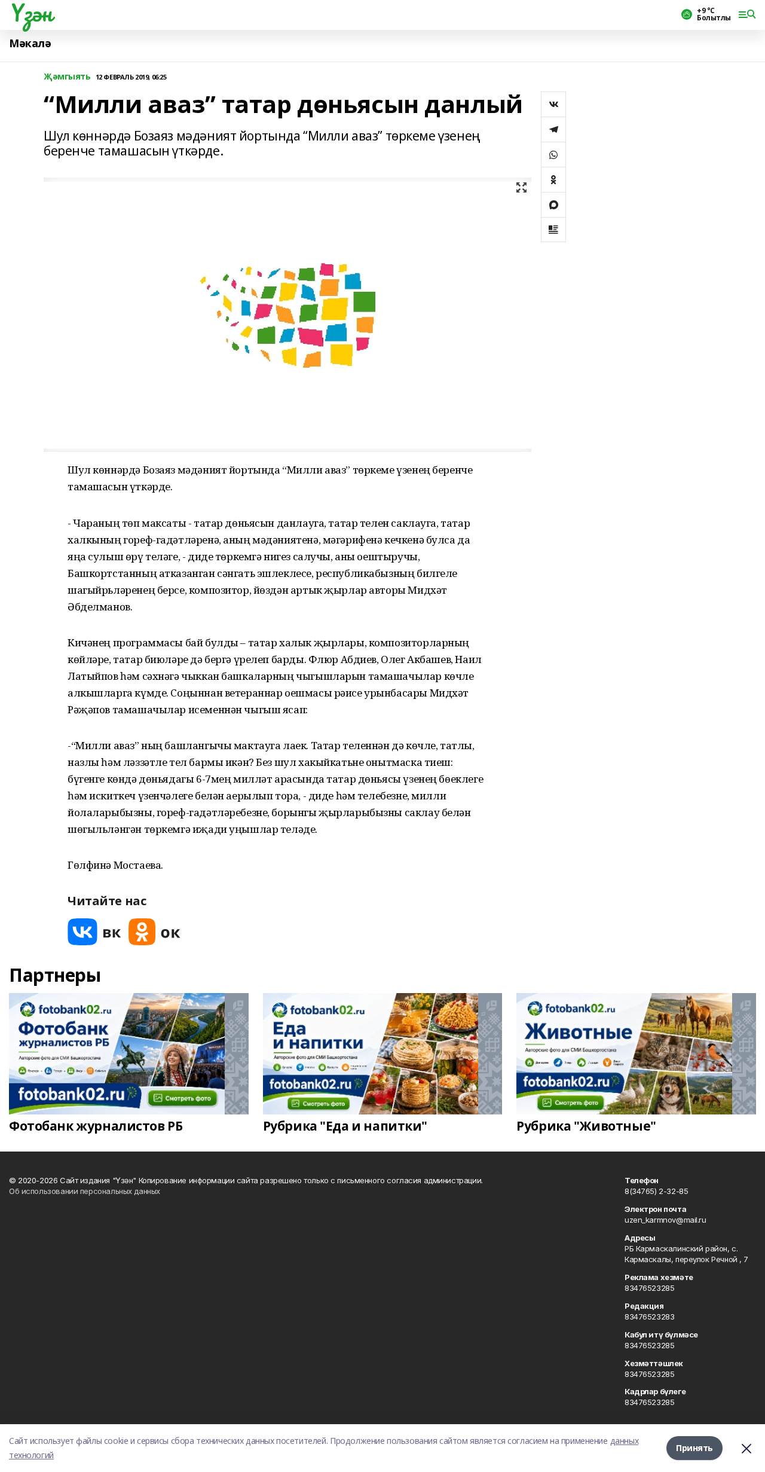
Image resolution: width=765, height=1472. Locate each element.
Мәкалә (30, 43)
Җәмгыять (67, 77)
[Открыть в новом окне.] (94, 931)
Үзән (30, 12)
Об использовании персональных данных (84, 1191)
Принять (694, 1447)
